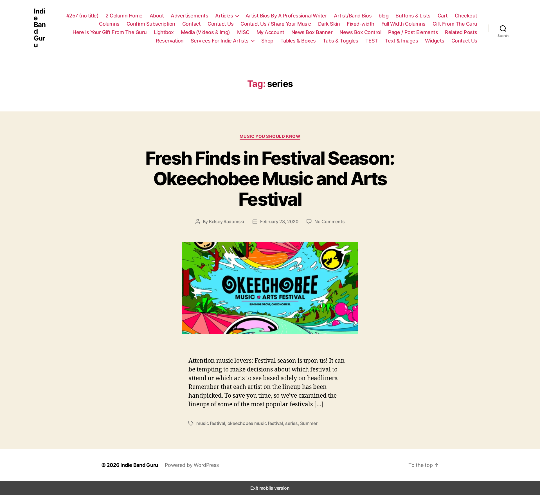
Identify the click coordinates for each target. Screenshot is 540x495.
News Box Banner (312, 32)
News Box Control (360, 32)
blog (383, 16)
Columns (109, 24)
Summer (308, 423)
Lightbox (164, 32)
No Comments (329, 221)
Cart (443, 16)
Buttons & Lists (413, 16)
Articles (224, 16)
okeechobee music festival (255, 423)
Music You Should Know (270, 136)
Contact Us (220, 24)
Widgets (434, 41)
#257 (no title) (82, 16)
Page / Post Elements (413, 32)
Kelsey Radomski (226, 221)
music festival (210, 423)
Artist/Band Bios (353, 16)
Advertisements (189, 16)
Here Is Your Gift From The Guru (110, 32)
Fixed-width (360, 24)
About (157, 16)
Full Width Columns (403, 24)
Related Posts (461, 32)
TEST (371, 41)
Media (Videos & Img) (205, 32)
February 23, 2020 (279, 221)
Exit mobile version (270, 488)
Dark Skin (329, 24)
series (291, 423)
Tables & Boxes (298, 41)
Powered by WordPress (192, 465)
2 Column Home (124, 16)
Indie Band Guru (40, 28)
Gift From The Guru (455, 24)
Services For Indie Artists (220, 41)
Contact (191, 24)
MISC (243, 32)
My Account (270, 32)
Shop (267, 41)
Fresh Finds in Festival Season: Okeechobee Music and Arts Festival (270, 178)
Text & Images (401, 41)
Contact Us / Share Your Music (275, 24)
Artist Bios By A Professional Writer (286, 16)
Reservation (170, 41)
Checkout (466, 16)
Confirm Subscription (151, 24)
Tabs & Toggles (340, 41)
